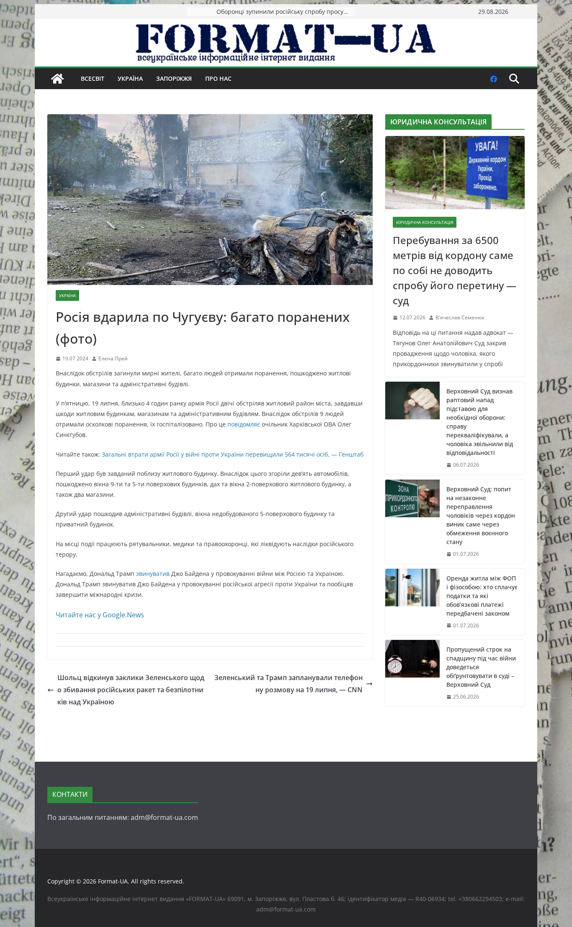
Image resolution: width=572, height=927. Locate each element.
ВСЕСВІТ (92, 78)
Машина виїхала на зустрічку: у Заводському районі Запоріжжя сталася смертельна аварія (285, 11)
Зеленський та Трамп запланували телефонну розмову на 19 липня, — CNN (288, 683)
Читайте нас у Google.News (100, 614)
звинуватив (153, 574)
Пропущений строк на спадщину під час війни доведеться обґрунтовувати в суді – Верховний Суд (481, 666)
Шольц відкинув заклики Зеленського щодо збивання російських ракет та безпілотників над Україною (130, 689)
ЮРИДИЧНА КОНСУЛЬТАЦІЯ (424, 222)
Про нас (218, 78)
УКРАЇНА (130, 78)
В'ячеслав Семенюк (459, 317)
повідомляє (243, 424)
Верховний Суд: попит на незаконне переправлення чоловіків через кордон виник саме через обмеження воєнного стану (480, 515)
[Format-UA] (57, 78)
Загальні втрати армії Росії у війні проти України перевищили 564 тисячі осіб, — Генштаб (232, 454)
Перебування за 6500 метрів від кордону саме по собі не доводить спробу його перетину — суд (454, 270)
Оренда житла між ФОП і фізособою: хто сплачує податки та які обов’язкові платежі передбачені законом (482, 595)
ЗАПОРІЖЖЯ (174, 78)
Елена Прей (113, 358)
